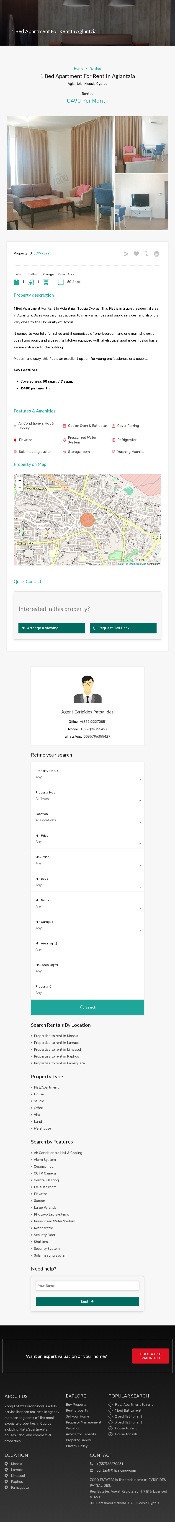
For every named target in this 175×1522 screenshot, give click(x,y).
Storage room (79, 452)
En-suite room (45, 1187)
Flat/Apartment (46, 1087)
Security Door (44, 1235)
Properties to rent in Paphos (56, 1056)
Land (38, 1122)
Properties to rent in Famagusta (59, 1063)
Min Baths (42, 900)
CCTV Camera (45, 1173)
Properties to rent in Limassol (57, 1050)
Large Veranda (45, 1208)
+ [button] (19, 480)
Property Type (45, 792)
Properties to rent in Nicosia (56, 1036)
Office (38, 1108)
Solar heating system (35, 452)
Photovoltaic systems (51, 1214)
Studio (39, 1101)
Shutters (41, 1242)
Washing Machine (130, 452)
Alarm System (45, 1160)
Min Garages (44, 921)
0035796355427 (97, 736)
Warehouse (42, 1128)
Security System (47, 1249)
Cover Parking (128, 426)
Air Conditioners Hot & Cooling (36, 425)
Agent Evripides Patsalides (87, 711)
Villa (37, 1115)
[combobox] (87, 779)
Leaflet (120, 563)
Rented (95, 69)
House (39, 1094)
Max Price (42, 857)
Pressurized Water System (82, 440)
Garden (39, 1201)
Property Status (47, 771)
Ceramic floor (44, 1166)
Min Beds (42, 878)
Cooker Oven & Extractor (87, 426)
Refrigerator (126, 440)
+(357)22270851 (93, 722)
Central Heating (46, 1180)
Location (42, 814)
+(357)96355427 (93, 729)
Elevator (25, 440)
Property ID (43, 986)
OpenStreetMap (137, 563)
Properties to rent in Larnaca (57, 1043)
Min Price (42, 835)
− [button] (19, 487)
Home (78, 69)
